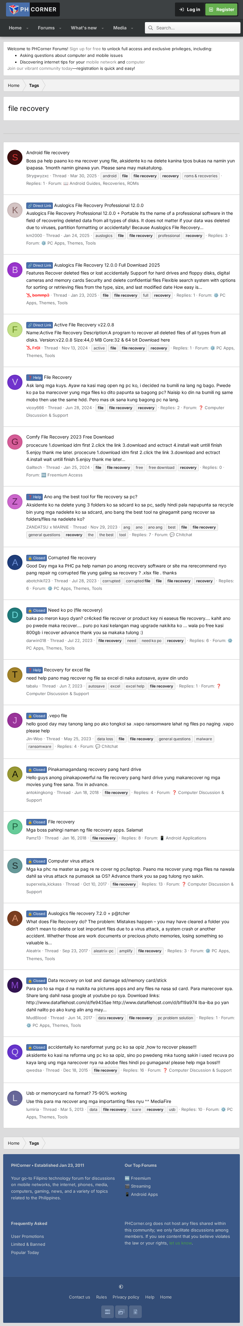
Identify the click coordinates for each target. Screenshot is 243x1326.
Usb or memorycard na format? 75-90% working (76, 1093)
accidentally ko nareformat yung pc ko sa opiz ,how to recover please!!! (112, 1047)
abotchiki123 (38, 580)
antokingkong (39, 792)
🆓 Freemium (138, 1178)
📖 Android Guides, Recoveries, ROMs (101, 183)
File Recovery (50, 377)
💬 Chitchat (181, 534)
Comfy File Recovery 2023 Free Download (70, 436)
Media (120, 27)
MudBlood (36, 1017)
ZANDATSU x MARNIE (47, 527)
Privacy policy (126, 1296)
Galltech (34, 467)
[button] (27, 27)
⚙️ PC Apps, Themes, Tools (68, 242)
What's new (84, 27)
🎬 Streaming (138, 1186)
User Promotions (27, 1236)
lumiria (32, 1109)
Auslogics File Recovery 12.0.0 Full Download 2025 (94, 265)
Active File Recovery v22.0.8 (71, 324)
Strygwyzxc (37, 175)
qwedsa (34, 1070)
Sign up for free (85, 48)
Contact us (79, 1296)
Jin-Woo (34, 738)
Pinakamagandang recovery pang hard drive (84, 769)
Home (15, 27)
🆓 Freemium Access (62, 474)
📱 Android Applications (182, 837)
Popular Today (25, 1252)
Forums (46, 27)
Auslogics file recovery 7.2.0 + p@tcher (79, 913)
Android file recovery (48, 152)
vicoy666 (35, 407)
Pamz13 (33, 837)
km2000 (34, 235)
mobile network (101, 61)
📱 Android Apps (141, 1194)
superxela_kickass (44, 884)
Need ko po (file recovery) (65, 610)
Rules (101, 1296)
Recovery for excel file (59, 669)
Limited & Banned (28, 1244)
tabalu (32, 685)
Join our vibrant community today (39, 68)
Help (149, 1296)
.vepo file (47, 715)
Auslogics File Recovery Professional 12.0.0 (86, 205)
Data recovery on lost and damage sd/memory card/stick (97, 980)
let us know (180, 1242)
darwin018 (36, 640)
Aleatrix (33, 950)
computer (135, 61)
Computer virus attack (61, 860)
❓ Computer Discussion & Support (197, 1070)
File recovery (51, 821)
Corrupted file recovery (62, 557)
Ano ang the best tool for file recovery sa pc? (82, 496)
